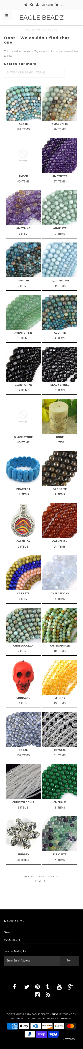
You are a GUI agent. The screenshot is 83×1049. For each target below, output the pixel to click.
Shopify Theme (62, 1014)
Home (29, 29)
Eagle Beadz (41, 17)
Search (8, 932)
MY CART (52, 4)
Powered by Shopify (57, 1018)
